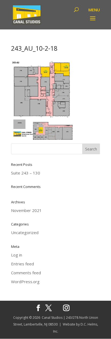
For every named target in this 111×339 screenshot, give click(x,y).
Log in (16, 255)
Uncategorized (25, 232)
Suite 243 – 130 (25, 173)
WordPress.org (25, 281)
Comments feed (26, 272)
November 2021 (26, 210)
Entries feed (22, 263)
